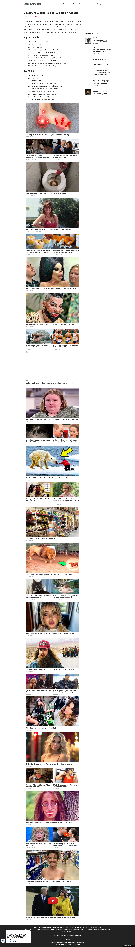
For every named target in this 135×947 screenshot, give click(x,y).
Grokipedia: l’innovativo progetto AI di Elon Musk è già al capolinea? (102, 51)
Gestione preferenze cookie (128, 945)
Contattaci (78, 935)
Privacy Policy (70, 944)
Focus (84, 4)
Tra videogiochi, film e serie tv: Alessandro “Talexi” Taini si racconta (101, 41)
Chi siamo (57, 944)
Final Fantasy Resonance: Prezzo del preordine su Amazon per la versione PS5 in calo (102, 72)
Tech (108, 4)
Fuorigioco (100, 4)
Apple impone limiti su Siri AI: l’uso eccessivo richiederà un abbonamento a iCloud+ (101, 93)
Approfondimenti (75, 4)
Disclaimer (78, 944)
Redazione (63, 944)
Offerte (91, 4)
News (64, 4)
